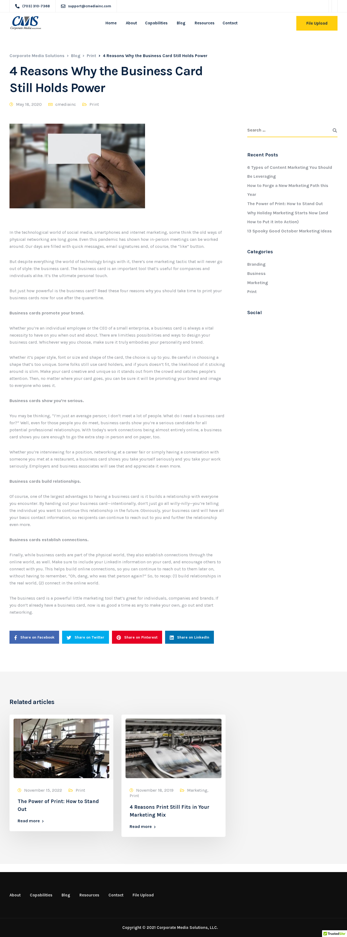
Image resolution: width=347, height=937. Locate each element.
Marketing (257, 282)
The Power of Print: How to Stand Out (285, 203)
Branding (256, 264)
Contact (230, 23)
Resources (204, 23)
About (131, 23)
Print (94, 104)
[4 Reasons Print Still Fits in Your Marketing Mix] (173, 748)
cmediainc (65, 104)
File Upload (316, 23)
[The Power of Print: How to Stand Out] (61, 748)
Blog (180, 23)
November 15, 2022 (43, 790)
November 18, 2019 (155, 790)
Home (111, 23)
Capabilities (156, 23)
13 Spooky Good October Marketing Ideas (289, 231)
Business (256, 273)
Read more (29, 821)
